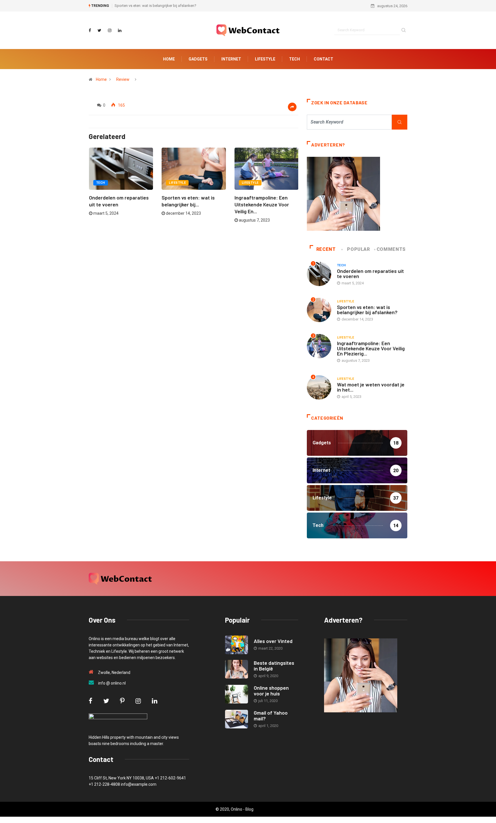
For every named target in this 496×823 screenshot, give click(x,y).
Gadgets (198, 59)
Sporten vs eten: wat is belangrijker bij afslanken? (155, 5)
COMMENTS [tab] (391, 249)
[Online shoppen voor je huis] (236, 694)
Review (122, 79)
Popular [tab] (358, 249)
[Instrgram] (109, 30)
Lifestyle (265, 59)
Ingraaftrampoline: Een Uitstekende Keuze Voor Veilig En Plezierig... (371, 348)
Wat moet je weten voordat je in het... (370, 387)
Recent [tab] (326, 249)
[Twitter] (99, 30)
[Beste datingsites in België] (236, 669)
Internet (231, 59)
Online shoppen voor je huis (271, 691)
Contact (323, 59)
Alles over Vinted (273, 641)
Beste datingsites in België (274, 666)
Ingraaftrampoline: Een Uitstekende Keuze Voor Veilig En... (262, 204)
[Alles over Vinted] (236, 645)
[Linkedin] (119, 30)
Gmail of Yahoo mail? (271, 715)
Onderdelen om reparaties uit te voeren (370, 273)
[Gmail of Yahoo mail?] (236, 719)
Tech (294, 59)
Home (169, 59)
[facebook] (90, 30)
